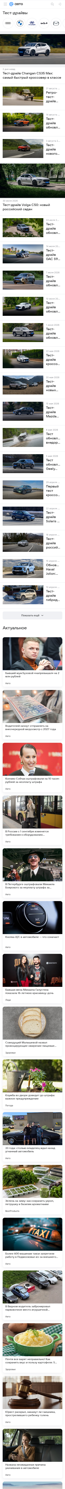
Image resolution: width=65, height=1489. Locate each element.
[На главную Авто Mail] (18, 4)
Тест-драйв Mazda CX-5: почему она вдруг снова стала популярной (53, 412)
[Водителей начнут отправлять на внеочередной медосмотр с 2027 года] (32, 714)
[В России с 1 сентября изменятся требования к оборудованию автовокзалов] (32, 820)
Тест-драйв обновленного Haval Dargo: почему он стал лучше (53, 228)
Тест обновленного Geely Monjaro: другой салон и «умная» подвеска (53, 464)
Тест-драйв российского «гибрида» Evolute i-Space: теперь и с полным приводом (53, 543)
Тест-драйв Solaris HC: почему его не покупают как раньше (53, 517)
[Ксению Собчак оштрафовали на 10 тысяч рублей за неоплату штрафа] (32, 767)
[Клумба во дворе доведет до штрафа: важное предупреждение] (32, 1084)
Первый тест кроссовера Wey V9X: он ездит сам (53, 491)
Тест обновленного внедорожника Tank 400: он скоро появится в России (53, 438)
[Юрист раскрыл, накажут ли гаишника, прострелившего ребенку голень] (32, 1401)
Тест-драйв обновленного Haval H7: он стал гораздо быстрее (53, 333)
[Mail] (11, 4)
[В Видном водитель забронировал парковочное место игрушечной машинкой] (32, 1295)
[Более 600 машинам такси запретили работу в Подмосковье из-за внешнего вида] (32, 1242)
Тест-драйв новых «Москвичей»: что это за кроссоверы (53, 386)
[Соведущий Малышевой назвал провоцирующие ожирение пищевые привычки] (32, 1031)
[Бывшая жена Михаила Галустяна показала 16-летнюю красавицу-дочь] (32, 978)
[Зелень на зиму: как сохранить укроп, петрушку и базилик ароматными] (32, 1189)
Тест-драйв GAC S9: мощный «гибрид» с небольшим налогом (53, 255)
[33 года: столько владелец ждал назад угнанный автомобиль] (32, 1137)
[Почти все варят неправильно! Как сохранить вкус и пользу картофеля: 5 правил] (32, 1348)
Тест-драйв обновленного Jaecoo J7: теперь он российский (53, 281)
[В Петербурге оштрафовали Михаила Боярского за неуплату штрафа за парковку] (32, 873)
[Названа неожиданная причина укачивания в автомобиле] (32, 1453)
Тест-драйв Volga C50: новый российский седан (26, 207)
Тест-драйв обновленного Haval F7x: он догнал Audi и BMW (53, 307)
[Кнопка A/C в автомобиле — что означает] (32, 926)
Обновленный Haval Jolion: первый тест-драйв (53, 569)
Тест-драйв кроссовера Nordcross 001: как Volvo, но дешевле (53, 360)
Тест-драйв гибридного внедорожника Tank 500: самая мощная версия (53, 596)
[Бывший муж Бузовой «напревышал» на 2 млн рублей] (32, 662)
